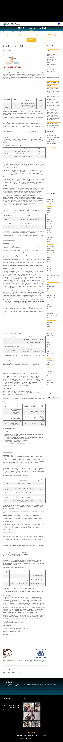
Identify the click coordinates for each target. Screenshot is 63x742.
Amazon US (50, 201)
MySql (48, 317)
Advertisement (50, 197)
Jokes (48, 304)
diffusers (49, 248)
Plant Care (49, 344)
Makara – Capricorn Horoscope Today (11, 707)
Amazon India (50, 199)
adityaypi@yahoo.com (28, 35)
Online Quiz (50, 326)
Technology (49, 371)
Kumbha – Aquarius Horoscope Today (11, 705)
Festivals (49, 266)
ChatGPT (49, 223)
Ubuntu (49, 380)
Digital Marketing (51, 252)
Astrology (49, 205)
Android (49, 203)
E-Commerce (50, 257)
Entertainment (50, 264)
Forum (48, 273)
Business (49, 219)
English (49, 261)
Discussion (49, 255)
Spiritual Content (51, 360)
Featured (31, 39)
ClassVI (49, 232)
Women (49, 384)
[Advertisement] (31, 13)
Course (49, 241)
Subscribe (52, 147)
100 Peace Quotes (53, 107)
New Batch (49, 322)
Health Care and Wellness (53, 281)
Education (49, 259)
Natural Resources (51, 319)
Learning (49, 308)
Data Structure (50, 246)
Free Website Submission (53, 275)
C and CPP (49, 221)
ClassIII (49, 228)
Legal (48, 311)
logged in (11, 672)
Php (48, 342)
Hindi (48, 284)
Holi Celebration (51, 286)
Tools (48, 375)
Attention (49, 208)
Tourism (49, 378)
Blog (9, 31)
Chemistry (49, 226)
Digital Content (50, 250)
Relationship (50, 353)
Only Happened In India (52, 331)
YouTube (49, 389)
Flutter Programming (51, 270)
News (13, 50)
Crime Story (50, 243)
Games (49, 279)
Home (4, 31)
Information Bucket (51, 295)
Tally (48, 369)
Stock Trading (50, 364)
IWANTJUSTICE (51, 297)
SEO (48, 355)
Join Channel (42, 35)
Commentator (50, 237)
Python (48, 349)
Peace (48, 340)
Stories (48, 366)
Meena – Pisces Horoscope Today (10, 703)
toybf (48, 125)
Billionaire (49, 214)
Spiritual (49, 357)
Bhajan (49, 212)
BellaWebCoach (51, 121)
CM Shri (49, 235)
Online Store (50, 328)
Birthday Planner (51, 217)
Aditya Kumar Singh (11, 690)
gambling (49, 277)
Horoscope (49, 290)
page (48, 337)
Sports (48, 362)
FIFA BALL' (49, 268)
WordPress (49, 387)
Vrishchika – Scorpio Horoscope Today (11, 712)
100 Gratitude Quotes (53, 92)
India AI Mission (50, 293)
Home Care (49, 288)
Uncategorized (50, 382)
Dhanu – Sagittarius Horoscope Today (11, 709)
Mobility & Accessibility (52, 315)
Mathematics (50, 313)
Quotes (49, 351)
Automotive (49, 210)
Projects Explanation (51, 346)
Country (49, 239)
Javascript (49, 299)
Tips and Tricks (50, 373)
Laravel (49, 306)
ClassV (49, 230)
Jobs (48, 302)
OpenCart (49, 333)
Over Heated (50, 335)
